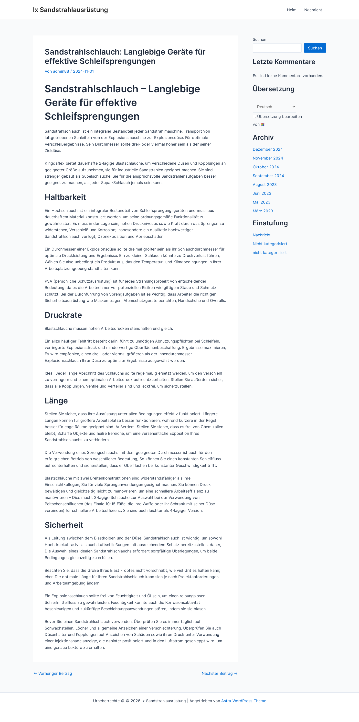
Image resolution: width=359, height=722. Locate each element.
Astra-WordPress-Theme (243, 700)
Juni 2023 (262, 193)
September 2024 (268, 175)
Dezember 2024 (268, 149)
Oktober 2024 (266, 166)
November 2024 (268, 158)
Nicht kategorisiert (270, 243)
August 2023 (265, 184)
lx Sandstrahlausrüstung (70, 9)
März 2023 (263, 210)
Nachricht (313, 9)
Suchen (259, 39)
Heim (291, 9)
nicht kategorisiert (270, 252)
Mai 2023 (261, 202)
